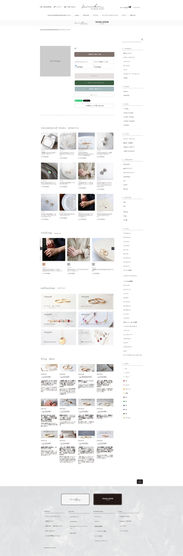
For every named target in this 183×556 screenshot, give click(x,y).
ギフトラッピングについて (52, 516)
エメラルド (126, 245)
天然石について (49, 521)
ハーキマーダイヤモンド (130, 326)
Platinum (125, 212)
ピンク (127, 385)
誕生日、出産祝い (128, 143)
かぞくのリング (74, 516)
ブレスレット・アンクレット (131, 74)
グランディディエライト (130, 275)
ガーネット (126, 266)
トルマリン (126, 318)
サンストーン (127, 289)
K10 (124, 206)
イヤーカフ (126, 61)
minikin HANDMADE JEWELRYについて (59, 15)
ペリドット (126, 330)
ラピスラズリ (127, 338)
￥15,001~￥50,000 (128, 117)
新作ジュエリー (127, 53)
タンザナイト (127, 306)
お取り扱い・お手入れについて (54, 526)
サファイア (126, 285)
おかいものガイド (50, 531)
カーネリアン (127, 262)
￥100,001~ (126, 125)
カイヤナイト (127, 258)
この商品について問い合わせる (94, 106)
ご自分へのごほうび (129, 151)
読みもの (132, 15)
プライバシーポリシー (101, 541)
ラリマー (125, 342)
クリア (127, 372)
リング (125, 69)
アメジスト (126, 241)
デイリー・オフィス (129, 139)
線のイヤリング (127, 168)
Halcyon (125, 189)
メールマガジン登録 (100, 531)
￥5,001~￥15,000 (128, 113)
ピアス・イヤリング (129, 57)
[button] (41, 248)
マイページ (136, 7)
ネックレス (126, 65)
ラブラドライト (127, 347)
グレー (127, 376)
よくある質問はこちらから (52, 535)
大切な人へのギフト (129, 147)
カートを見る (125, 7)
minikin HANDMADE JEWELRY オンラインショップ (55, 30)
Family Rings (73, 521)
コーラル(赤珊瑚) (128, 281)
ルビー (125, 351)
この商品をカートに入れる (175, 548)
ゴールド (128, 417)
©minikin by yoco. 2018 (49, 547)
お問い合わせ (71, 7)
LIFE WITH (126, 164)
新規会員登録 (47, 7)
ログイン (59, 7)
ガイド (124, 15)
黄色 (127, 393)
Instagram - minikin (125, 516)
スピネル (125, 297)
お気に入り (95, 95)
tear (124, 180)
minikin (77, 15)
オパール (125, 249)
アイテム (95, 15)
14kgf (124, 216)
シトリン (125, 293)
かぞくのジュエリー (129, 172)
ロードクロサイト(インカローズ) (132, 355)
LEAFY (125, 185)
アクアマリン (127, 237)
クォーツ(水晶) (127, 270)
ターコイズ (126, 301)
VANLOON (86, 15)
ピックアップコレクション (110, 15)
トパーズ (125, 314)
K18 (124, 202)
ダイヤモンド (127, 310)
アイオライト (127, 233)
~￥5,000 (125, 109)
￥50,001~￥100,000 (128, 121)
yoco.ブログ (123, 526)
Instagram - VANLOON (125, 521)
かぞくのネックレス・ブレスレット (78, 527)
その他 (125, 78)
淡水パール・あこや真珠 (130, 322)
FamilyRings (126, 176)
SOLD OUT (94, 76)
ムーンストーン (127, 334)
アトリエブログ (124, 531)
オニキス (125, 254)
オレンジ (128, 389)
